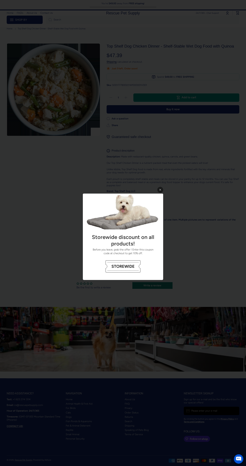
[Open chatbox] (238, 459)
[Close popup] (160, 190)
